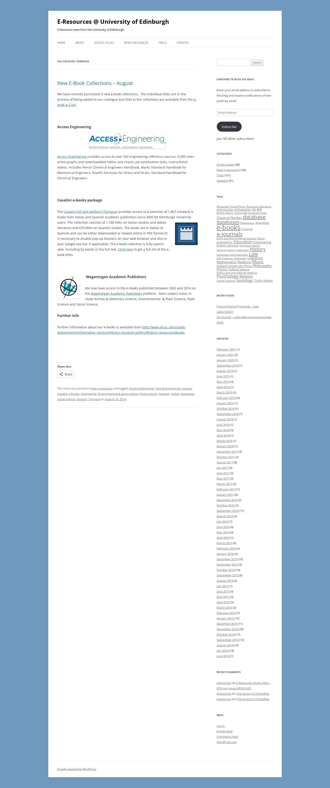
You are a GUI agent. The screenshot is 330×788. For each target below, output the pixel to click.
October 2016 (226, 505)
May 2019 (223, 382)
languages (187, 394)
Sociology (245, 280)
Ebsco (261, 238)
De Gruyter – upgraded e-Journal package (244, 317)
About (79, 43)
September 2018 (227, 414)
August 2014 (225, 645)
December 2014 (227, 624)
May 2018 (223, 430)
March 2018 (224, 441)
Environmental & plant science (118, 394)
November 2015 (227, 565)
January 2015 (225, 618)
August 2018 (225, 419)
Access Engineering (71, 156)
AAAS (220, 322)
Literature (255, 258)
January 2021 (225, 355)
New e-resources (136, 43)
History (258, 249)
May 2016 (223, 532)
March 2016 (224, 543)
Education (242, 242)
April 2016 (223, 538)
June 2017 (223, 473)
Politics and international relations (237, 272)
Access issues (104, 43)
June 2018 (223, 425)
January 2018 (225, 446)
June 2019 (223, 376)
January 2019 (225, 403)
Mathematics (226, 262)
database (254, 217)
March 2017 (224, 484)
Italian (175, 394)
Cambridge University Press (250, 212)
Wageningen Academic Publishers (116, 293)
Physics (222, 269)
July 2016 (222, 522)
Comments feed (227, 737)
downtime (262, 223)
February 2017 (226, 489)
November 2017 (227, 452)
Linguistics (240, 258)
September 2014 (227, 640)
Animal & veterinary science (173, 388)
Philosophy (262, 265)
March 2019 (224, 392)
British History (225, 212)
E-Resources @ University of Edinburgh (113, 21)
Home (61, 43)
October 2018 (226, 409)
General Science (226, 250)
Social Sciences (226, 281)
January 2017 (225, 495)
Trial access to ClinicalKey (252, 694)
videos (268, 280)
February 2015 (226, 613)
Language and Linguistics (232, 254)
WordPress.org (226, 742)
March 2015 (224, 608)
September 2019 (227, 366)
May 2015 (223, 597)
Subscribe (229, 126)
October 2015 (226, 570)
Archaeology (242, 210)
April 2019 (223, 387)
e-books (74, 394)
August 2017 (225, 462)
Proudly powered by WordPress (76, 769)
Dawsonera (247, 223)
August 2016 (225, 516)
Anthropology (225, 209)
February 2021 (226, 349)
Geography (242, 250)
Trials (162, 43)
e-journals (229, 234)
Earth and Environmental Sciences (236, 238)
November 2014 (227, 629)
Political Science (239, 269)
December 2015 (227, 559)
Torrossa (94, 399)
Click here (125, 249)
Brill (259, 210)
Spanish (82, 399)
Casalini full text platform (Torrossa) (91, 212)
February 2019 (226, 398)
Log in (221, 726)
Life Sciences (225, 258)
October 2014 (226, 634)
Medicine (244, 262)
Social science (66, 399)
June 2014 (223, 656)
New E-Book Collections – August (95, 83)
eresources (224, 683)
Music (258, 262)
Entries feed (224, 731)
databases (228, 222)
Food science (148, 394)
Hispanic (164, 394)
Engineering (89, 394)
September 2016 (227, 511)
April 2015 (223, 602)
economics (225, 242)
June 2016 (223, 527)
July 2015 (222, 586)
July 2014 (222, 651)
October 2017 (226, 457)
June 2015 (223, 591)
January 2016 (225, 554)
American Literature (258, 206)
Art (254, 210)
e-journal (247, 229)
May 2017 (223, 478)
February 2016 (226, 548)
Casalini (62, 394)
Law (253, 254)
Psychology (228, 276)
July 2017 (222, 468)
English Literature (228, 245)
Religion (246, 276)
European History (250, 245)
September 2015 (227, 575)
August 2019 (225, 371)
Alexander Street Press (231, 206)
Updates (183, 43)
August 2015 (225, 581)
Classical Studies (229, 217)
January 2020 (225, 360)
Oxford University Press (234, 266)
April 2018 (223, 435)
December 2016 (227, 500)
